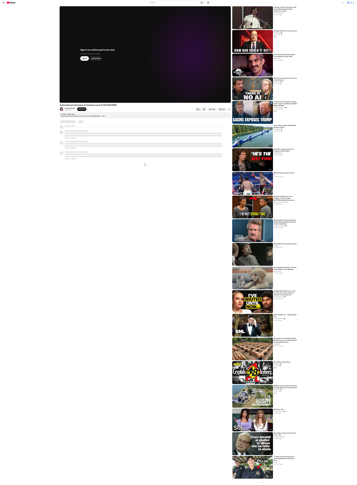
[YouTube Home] (11, 2)
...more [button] (102, 116)
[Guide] (3, 2)
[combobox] (174, 2)
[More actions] (229, 109)
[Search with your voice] (208, 2)
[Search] (202, 2)
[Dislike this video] (204, 109)
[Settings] (343, 2)
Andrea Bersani (70, 108)
